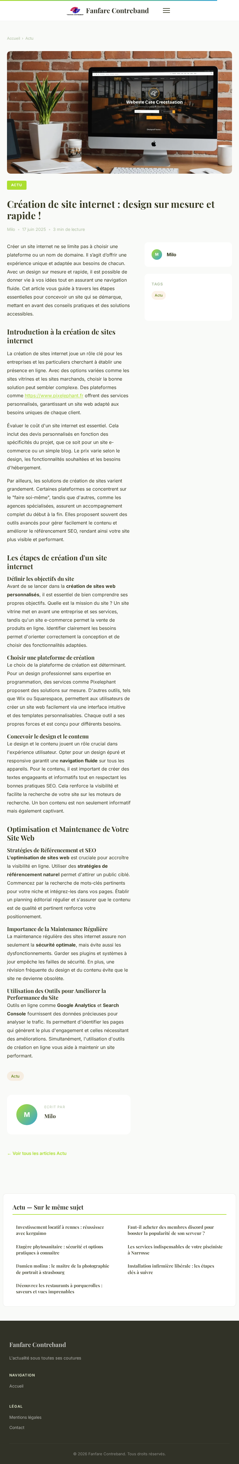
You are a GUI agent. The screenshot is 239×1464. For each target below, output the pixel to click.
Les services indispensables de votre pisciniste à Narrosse (175, 1250)
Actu (29, 38)
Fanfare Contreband (117, 10)
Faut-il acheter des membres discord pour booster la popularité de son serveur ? (171, 1230)
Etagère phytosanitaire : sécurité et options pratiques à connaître (59, 1250)
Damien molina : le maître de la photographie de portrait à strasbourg (62, 1269)
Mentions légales (25, 1417)
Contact (16, 1427)
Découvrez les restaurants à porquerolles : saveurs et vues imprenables (59, 1288)
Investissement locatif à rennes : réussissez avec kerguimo (60, 1230)
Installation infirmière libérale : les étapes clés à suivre (171, 1269)
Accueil (13, 38)
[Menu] (166, 10)
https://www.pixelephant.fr (54, 395)
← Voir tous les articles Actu (36, 1153)
